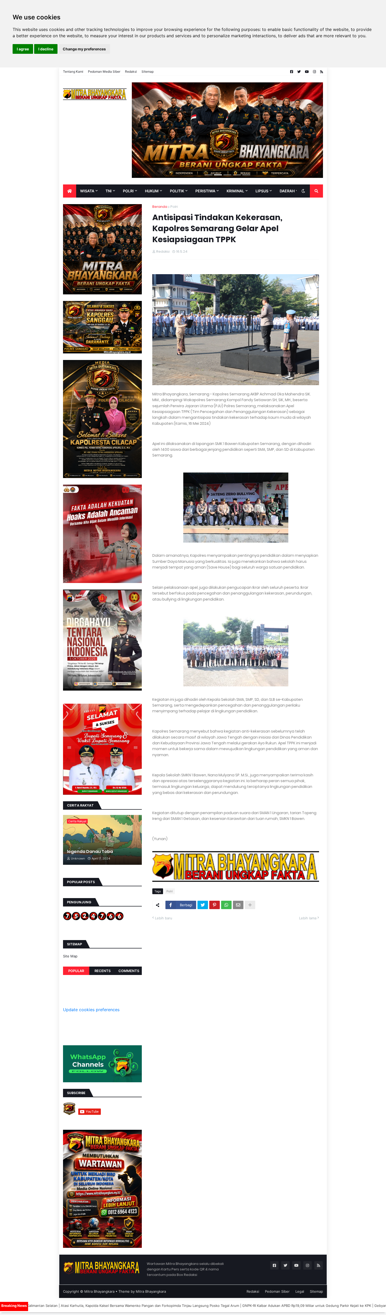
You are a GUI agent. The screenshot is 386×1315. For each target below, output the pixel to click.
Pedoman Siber (277, 1291)
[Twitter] (202, 905)
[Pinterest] (214, 905)
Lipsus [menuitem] (261, 191)
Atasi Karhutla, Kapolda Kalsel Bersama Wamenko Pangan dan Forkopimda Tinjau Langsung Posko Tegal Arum (90, 1305)
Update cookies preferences (91, 1009)
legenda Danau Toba (90, 852)
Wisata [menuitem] (87, 191)
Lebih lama (307, 918)
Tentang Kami (73, 71)
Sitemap (148, 71)
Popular (76, 971)
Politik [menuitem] (177, 191)
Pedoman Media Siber (104, 71)
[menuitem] (69, 191)
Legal (299, 1291)
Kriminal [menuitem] (235, 191)
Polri (174, 206)
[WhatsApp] (226, 905)
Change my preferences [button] (84, 49)
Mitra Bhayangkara (99, 1291)
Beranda (159, 206)
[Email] (238, 905)
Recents (103, 971)
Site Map (70, 956)
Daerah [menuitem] (287, 191)
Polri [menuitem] (128, 191)
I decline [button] (45, 49)
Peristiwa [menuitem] (205, 191)
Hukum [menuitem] (152, 191)
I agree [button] (23, 49)
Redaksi (131, 71)
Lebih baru (163, 918)
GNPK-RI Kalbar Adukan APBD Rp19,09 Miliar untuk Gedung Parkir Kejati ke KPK (246, 1305)
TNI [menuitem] (109, 191)
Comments (128, 971)
